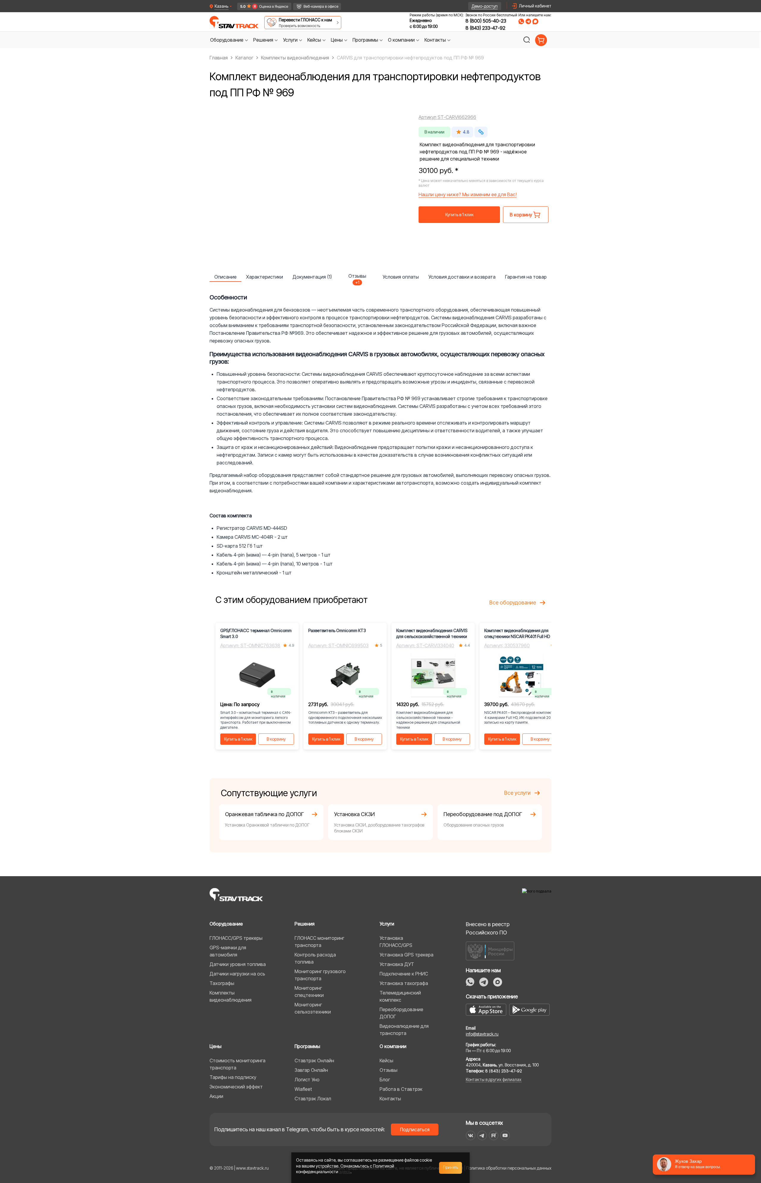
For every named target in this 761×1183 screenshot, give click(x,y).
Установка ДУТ (397, 964)
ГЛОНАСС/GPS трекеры (236, 938)
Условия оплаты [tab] (401, 277)
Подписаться (415, 1129)
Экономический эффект (236, 1087)
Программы (307, 1046)
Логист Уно (307, 1080)
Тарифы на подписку (233, 1077)
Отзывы (388, 1070)
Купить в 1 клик (459, 214)
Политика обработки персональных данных (508, 1168)
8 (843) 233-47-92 (485, 28)
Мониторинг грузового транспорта (320, 974)
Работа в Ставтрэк (401, 1089)
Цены (215, 1046)
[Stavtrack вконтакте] (470, 1135)
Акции (216, 1096)
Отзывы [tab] (357, 277)
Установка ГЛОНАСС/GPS (396, 941)
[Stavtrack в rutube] (494, 1135)
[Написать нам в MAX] (535, 21)
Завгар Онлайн (311, 1070)
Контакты (390, 1099)
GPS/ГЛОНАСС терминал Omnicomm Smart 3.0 (256, 633)
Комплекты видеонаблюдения (230, 996)
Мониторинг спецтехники (309, 991)
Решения (305, 924)
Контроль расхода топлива (315, 958)
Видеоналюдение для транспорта (404, 1029)
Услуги (387, 924)
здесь (344, 1171)
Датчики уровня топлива (238, 964)
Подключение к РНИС (404, 974)
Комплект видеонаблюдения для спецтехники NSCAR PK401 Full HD (517, 633)
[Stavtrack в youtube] (505, 1135)
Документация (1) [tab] (312, 277)
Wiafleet (303, 1089)
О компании (393, 1046)
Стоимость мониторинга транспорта (237, 1064)
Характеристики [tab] (264, 277)
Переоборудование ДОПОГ (401, 1012)
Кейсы (386, 1060)
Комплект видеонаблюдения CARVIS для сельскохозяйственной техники (431, 633)
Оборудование (226, 924)
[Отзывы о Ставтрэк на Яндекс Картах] (262, 6)
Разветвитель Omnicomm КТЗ (337, 630)
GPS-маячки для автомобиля (228, 951)
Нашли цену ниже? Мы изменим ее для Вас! (468, 194)
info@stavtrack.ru (482, 1033)
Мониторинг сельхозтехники (313, 1008)
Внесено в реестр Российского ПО (488, 928)
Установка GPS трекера (406, 955)
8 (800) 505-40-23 (486, 21)
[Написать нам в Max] (497, 982)
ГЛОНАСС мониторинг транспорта (319, 941)
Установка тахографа (404, 983)
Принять (450, 1167)
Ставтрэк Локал (313, 1099)
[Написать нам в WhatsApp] (521, 21)
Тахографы (222, 983)
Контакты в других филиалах (493, 1079)
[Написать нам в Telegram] (528, 21)
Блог (385, 1080)
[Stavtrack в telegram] (482, 1135)
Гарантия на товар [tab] (526, 277)
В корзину (276, 738)
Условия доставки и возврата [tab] (462, 277)
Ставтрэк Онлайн (314, 1060)
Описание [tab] (225, 277)
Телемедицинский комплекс (400, 996)
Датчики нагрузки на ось (237, 974)
